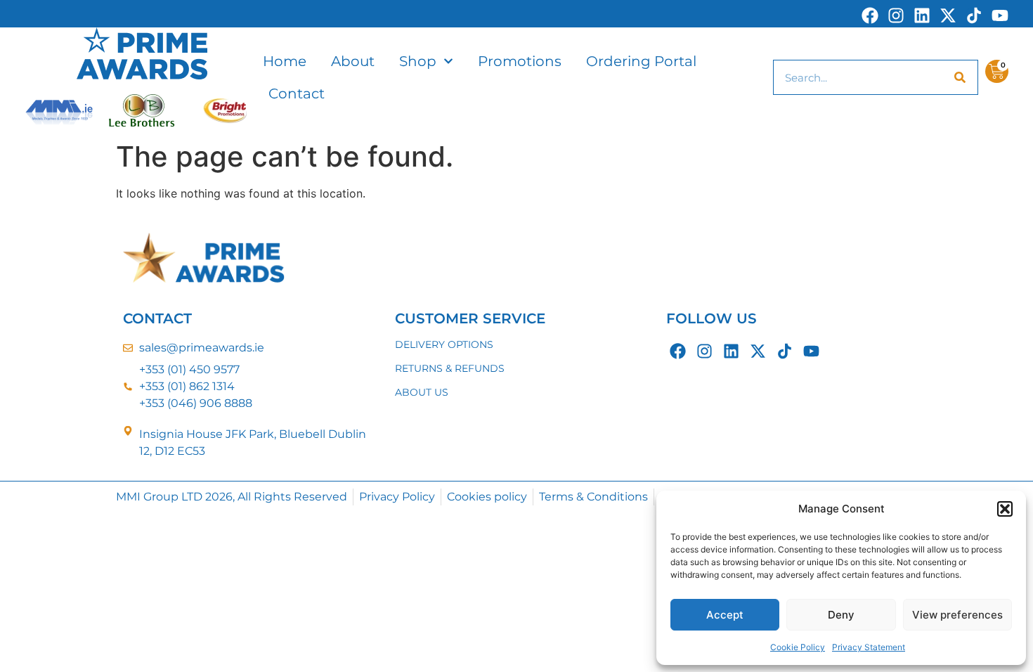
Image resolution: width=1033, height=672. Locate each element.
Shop (417, 61)
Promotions (519, 61)
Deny (841, 614)
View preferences (957, 614)
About (353, 61)
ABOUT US (421, 392)
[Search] (959, 77)
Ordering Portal (641, 61)
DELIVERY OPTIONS (444, 344)
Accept (724, 614)
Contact (296, 93)
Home (284, 61)
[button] (1005, 509)
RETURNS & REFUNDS (450, 368)
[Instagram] (896, 15)
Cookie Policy (797, 647)
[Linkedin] (922, 15)
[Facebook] (870, 15)
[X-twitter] (948, 15)
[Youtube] (1000, 15)
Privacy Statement (868, 647)
